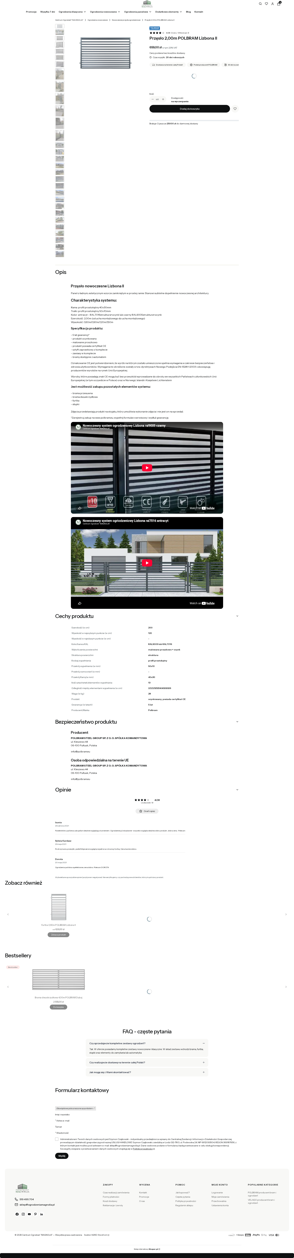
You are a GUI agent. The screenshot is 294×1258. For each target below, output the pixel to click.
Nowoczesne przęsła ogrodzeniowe (126, 20)
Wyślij (61, 1155)
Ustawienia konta (220, 1205)
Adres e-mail (62, 1120)
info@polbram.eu (80, 751)
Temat (58, 1126)
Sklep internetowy (146, 1249)
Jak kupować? (182, 1192)
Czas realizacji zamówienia (116, 1192)
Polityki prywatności (143, 1148)
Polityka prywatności (185, 1201)
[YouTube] (29, 1214)
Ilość (151, 94)
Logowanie (217, 1192)
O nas (142, 1201)
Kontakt (143, 1192)
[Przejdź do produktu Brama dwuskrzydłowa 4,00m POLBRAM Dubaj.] (58, 979)
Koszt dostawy (110, 1201)
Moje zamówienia (220, 1196)
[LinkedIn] (41, 1214)
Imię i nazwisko (62, 1114)
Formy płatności (111, 1196)
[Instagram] (23, 1214)
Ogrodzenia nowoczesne (98, 20)
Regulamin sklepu (184, 1205)
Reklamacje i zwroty (113, 1205)
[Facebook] (17, 1214)
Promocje (144, 1196)
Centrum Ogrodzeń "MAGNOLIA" (69, 20)
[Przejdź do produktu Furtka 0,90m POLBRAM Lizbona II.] (58, 907)
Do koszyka (58, 1007)
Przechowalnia (219, 1201)
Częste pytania (182, 1196)
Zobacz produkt (58, 934)
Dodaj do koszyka (190, 108)
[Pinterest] (35, 1214)
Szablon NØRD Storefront (95, 1235)
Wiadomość (62, 1132)
